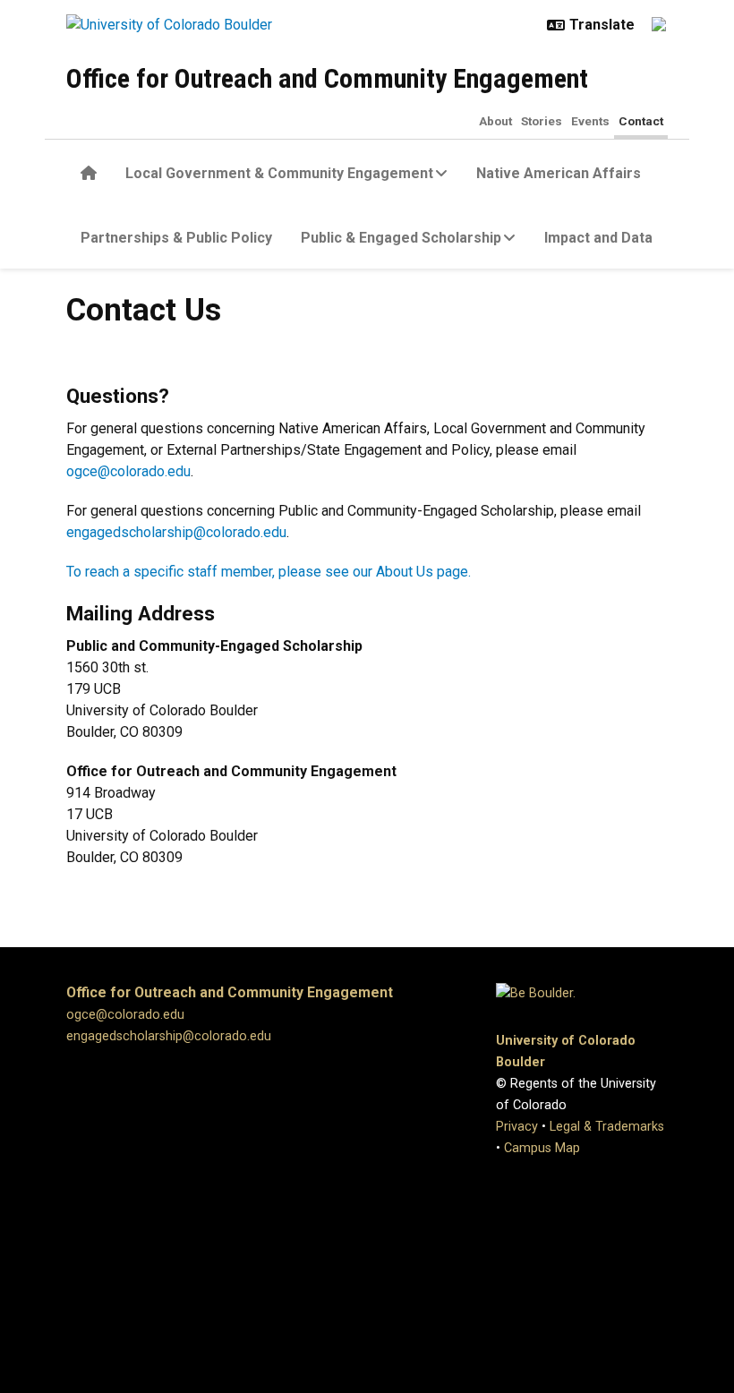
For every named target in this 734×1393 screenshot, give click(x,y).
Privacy (517, 1126)
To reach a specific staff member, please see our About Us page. (268, 571)
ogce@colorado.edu (128, 471)
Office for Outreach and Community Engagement (327, 78)
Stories (541, 121)
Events (590, 121)
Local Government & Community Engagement (279, 173)
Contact (641, 121)
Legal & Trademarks (607, 1126)
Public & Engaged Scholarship (401, 237)
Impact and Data (598, 237)
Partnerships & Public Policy (176, 237)
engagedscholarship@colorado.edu (176, 532)
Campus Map (542, 1148)
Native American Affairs (558, 173)
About (495, 121)
